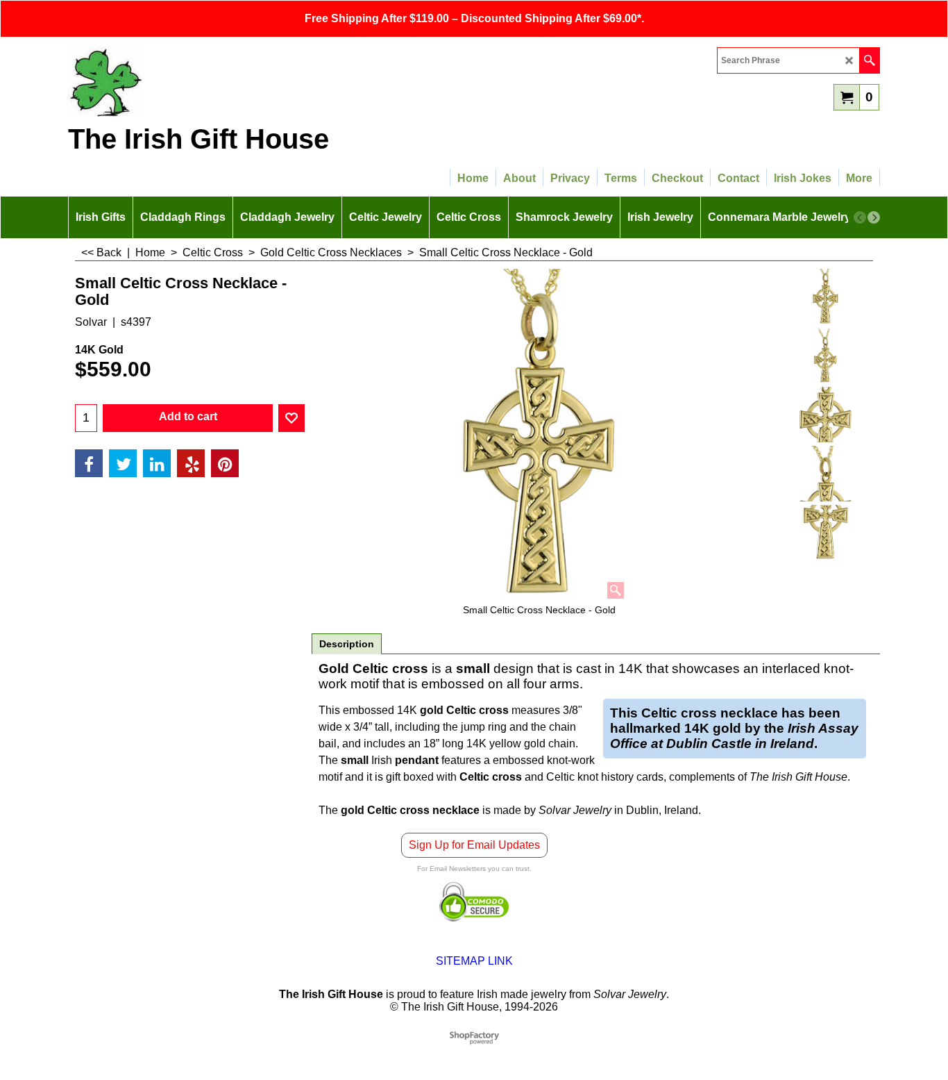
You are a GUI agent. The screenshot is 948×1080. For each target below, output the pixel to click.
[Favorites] (291, 418)
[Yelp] (191, 463)
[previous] (860, 217)
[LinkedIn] (157, 463)
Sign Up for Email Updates (474, 845)
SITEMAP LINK (474, 961)
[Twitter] (123, 463)
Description (346, 643)
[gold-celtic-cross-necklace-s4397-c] (825, 473)
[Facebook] (89, 463)
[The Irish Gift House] (189, 82)
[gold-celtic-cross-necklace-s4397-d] (825, 532)
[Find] (869, 60)
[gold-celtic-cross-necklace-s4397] (825, 355)
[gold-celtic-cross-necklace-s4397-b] (825, 414)
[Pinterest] (225, 463)
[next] (873, 217)
